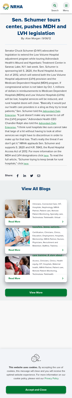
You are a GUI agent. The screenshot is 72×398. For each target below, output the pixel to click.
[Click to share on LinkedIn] (25, 175)
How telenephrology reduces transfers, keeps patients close (47, 225)
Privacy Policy (52, 378)
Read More (14, 221)
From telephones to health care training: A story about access (47, 254)
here (46, 155)
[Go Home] (13, 6)
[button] (65, 3)
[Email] (38, 175)
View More (36, 292)
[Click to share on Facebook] (18, 175)
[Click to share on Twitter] (32, 175)
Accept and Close (36, 390)
